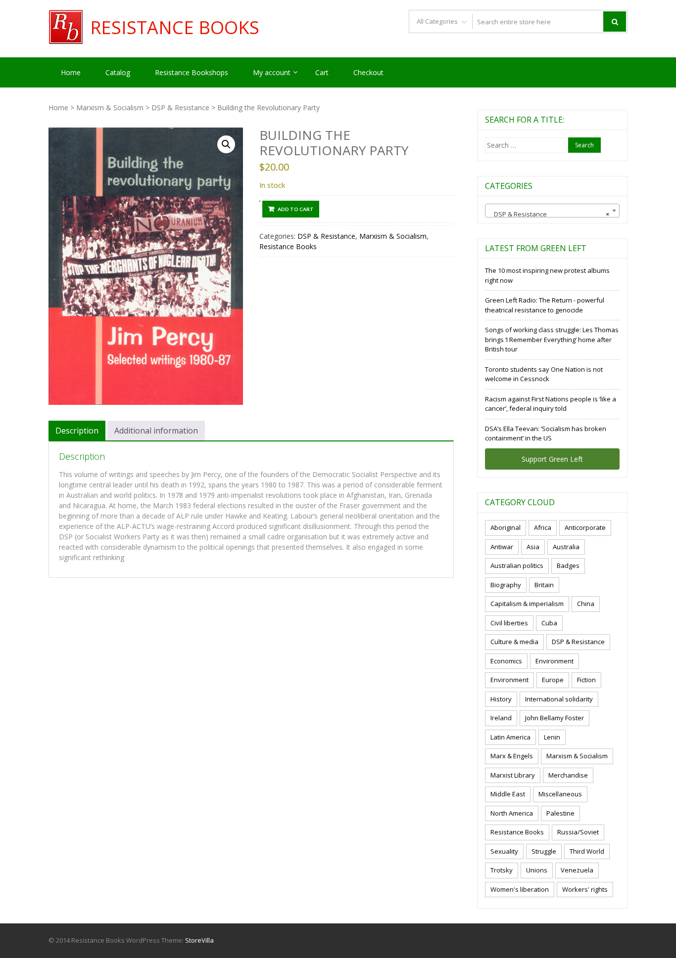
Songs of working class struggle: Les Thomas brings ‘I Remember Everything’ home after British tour (552, 339)
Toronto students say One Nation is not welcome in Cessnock (544, 374)
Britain (544, 584)
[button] (226, 144)
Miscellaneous (560, 793)
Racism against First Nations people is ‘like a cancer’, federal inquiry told (550, 403)
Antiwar (501, 546)
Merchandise (568, 775)
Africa (542, 527)
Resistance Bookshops (191, 72)
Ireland (501, 717)
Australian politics (516, 565)
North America (511, 813)
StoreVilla (199, 940)
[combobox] (552, 211)
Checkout (368, 72)
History (501, 699)
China (585, 603)
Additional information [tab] (156, 430)
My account (271, 72)
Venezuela (577, 870)
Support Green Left (552, 459)
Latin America (510, 737)
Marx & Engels (511, 755)
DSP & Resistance (180, 107)
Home (71, 72)
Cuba (549, 622)
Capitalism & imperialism (527, 603)
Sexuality (504, 851)
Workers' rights (585, 889)
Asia (533, 546)
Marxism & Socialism (110, 107)
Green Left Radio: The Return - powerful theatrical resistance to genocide (544, 305)
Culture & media (514, 641)
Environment (554, 660)
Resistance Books (174, 27)
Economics (506, 660)
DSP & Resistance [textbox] (549, 214)
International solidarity (559, 699)
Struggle (543, 851)
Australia (566, 546)
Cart (322, 72)
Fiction (586, 679)
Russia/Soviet (578, 831)
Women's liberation (519, 889)
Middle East (507, 793)
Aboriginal (505, 527)
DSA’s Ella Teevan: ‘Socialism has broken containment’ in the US (545, 433)
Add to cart (296, 209)
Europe (553, 679)
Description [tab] (76, 430)
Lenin (552, 737)
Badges (568, 565)
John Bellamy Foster (554, 717)
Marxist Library (512, 775)
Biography (505, 584)
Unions (536, 870)
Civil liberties (509, 622)
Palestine (560, 813)
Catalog (117, 72)
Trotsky (501, 870)
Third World (587, 851)
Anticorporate (585, 527)
